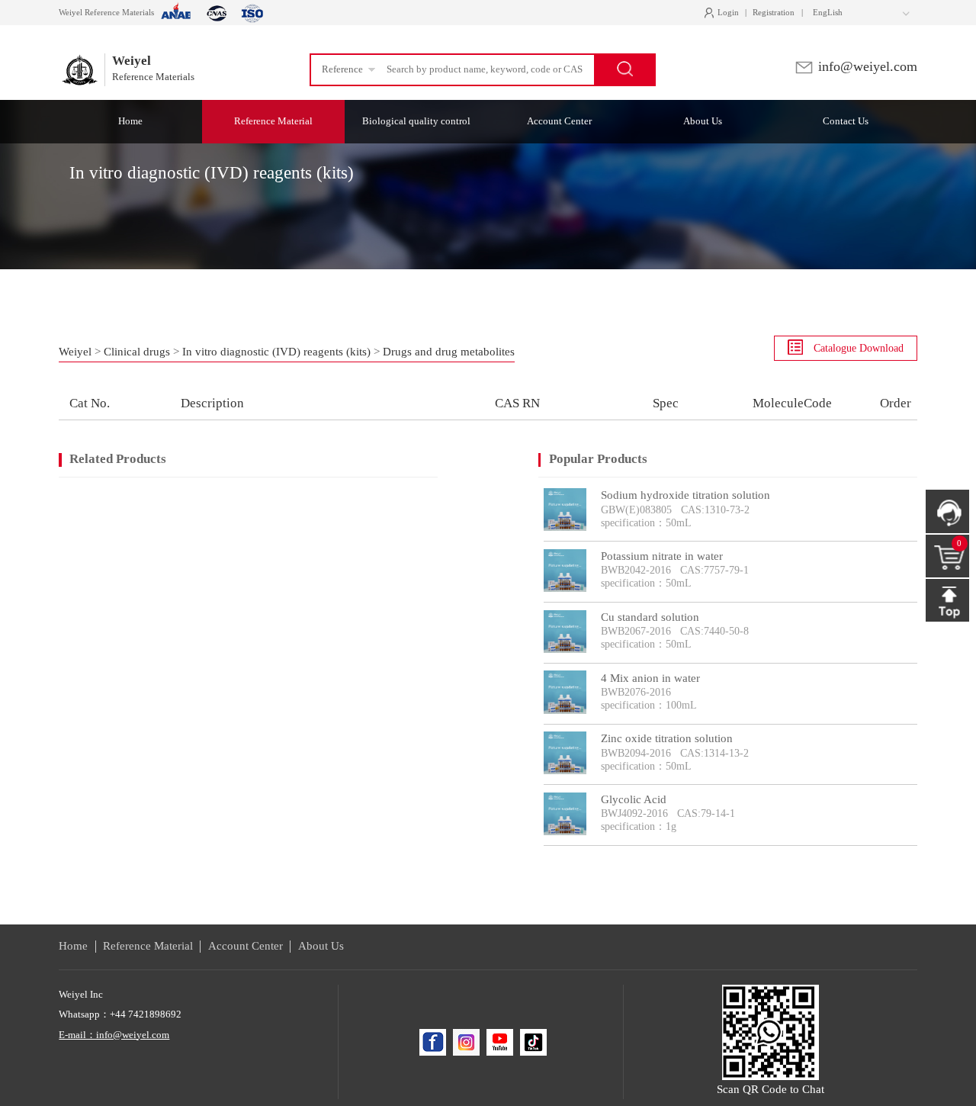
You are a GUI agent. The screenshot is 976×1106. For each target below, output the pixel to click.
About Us (321, 946)
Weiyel (75, 352)
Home (73, 946)
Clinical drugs (137, 352)
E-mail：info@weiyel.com (114, 1034)
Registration (774, 12)
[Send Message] (947, 511)
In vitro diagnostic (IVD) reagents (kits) (276, 352)
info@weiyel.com (865, 66)
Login (724, 13)
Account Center (245, 946)
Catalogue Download (857, 348)
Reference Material (148, 946)
